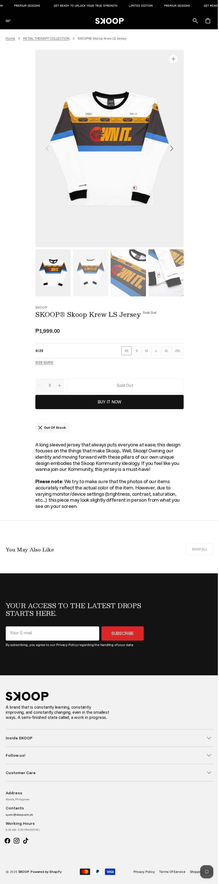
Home (10, 38)
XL (165, 351)
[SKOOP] (107, 20)
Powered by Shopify (46, 877)
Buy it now (107, 402)
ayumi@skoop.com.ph (19, 819)
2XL (177, 351)
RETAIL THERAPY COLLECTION (46, 38)
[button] (12, 21)
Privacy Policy (67, 645)
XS (126, 351)
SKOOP (23, 877)
